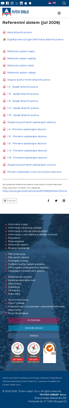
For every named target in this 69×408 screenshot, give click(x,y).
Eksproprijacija (16, 241)
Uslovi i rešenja (16, 303)
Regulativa (14, 237)
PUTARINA (34, 320)
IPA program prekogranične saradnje (28, 267)
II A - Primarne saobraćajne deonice (27, 150)
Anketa (34, 335)
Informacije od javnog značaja (24, 227)
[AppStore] (26, 3)
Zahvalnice (14, 290)
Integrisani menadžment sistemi (26, 270)
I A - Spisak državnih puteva (22, 86)
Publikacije (14, 287)
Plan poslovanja (16, 254)
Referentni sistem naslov (21, 51)
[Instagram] (12, 3)
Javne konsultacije (18, 299)
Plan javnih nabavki (18, 257)
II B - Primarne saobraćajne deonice (27, 157)
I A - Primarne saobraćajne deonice (26, 129)
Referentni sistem (18, 244)
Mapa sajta (14, 293)
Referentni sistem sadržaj (21, 58)
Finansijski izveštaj (18, 260)
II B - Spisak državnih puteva (23, 115)
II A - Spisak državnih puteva (23, 108)
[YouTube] (2, 3)
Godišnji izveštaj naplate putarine (26, 264)
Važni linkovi (14, 283)
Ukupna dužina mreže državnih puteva (28, 79)
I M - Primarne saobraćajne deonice (27, 136)
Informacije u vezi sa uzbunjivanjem (28, 231)
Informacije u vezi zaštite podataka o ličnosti (33, 234)
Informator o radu (18, 224)
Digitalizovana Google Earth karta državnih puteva (35, 39)
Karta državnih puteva (19, 32)
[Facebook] (7, 3)
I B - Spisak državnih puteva (22, 101)
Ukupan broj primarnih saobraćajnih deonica (31, 122)
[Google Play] (30, 3)
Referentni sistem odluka (21, 72)
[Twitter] (16, 3)
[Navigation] (59, 13)
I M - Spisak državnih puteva (23, 93)
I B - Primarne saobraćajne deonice (26, 143)
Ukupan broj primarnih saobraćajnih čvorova (31, 164)
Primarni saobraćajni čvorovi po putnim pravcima (34, 171)
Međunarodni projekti (20, 276)
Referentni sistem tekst (20, 65)
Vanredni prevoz (34, 327)
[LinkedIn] (21, 3)
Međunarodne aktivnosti (21, 280)
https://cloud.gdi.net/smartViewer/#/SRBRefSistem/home (34, 191)
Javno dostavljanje (18, 313)
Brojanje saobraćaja (18, 248)
